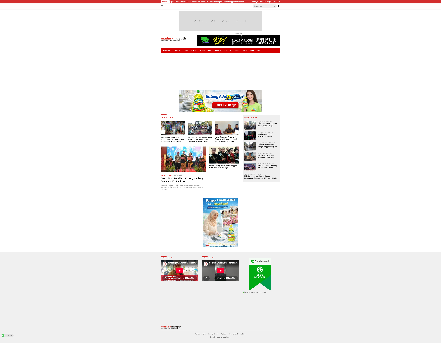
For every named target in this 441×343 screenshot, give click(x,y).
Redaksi (224, 334)
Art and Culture (205, 50)
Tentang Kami (200, 334)
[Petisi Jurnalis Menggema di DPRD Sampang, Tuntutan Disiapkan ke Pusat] (250, 125)
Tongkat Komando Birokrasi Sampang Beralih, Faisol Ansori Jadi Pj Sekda (267, 135)
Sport (186, 50)
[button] (274, 6)
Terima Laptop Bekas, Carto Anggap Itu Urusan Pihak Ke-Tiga (223, 167)
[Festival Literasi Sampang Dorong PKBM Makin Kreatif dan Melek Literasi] (250, 167)
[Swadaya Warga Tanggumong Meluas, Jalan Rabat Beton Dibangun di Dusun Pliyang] (200, 128)
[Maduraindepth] (173, 39)
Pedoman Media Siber (237, 334)
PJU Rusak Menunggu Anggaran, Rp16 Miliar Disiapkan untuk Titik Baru (268, 156)
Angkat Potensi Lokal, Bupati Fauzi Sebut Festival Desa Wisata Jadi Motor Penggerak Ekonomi (179, 2)
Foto (259, 50)
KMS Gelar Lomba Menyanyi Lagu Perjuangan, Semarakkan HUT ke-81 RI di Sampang (260, 177)
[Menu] (162, 6)
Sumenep (169, 175)
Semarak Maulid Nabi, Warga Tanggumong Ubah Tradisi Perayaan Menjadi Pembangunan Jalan (268, 146)
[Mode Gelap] (279, 6)
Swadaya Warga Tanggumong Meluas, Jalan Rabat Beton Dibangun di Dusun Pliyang (200, 139)
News (177, 50)
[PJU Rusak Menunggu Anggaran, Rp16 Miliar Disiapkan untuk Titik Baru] (250, 156)
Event (252, 50)
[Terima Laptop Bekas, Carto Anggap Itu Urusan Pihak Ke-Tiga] (224, 155)
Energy (193, 50)
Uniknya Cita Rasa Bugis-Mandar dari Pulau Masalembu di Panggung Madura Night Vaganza (261, 2)
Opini (236, 50)
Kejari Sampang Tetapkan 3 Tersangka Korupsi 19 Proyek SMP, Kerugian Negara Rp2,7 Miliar (226, 139)
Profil (245, 50)
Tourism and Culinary (223, 50)
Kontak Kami (213, 334)
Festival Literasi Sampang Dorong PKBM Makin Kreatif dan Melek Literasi (267, 166)
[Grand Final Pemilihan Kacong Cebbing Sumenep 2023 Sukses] (183, 159)
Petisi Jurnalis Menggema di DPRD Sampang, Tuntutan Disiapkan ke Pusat (267, 125)
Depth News (166, 50)
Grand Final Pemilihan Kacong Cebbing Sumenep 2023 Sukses (182, 180)
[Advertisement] (230, 70)
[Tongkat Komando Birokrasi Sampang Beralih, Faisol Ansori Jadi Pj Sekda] (250, 135)
